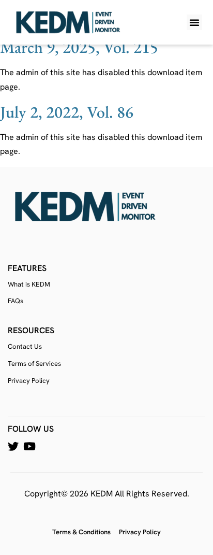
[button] (194, 22)
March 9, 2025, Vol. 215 (79, 47)
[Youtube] (29, 446)
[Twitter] (13, 446)
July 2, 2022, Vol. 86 (66, 112)
